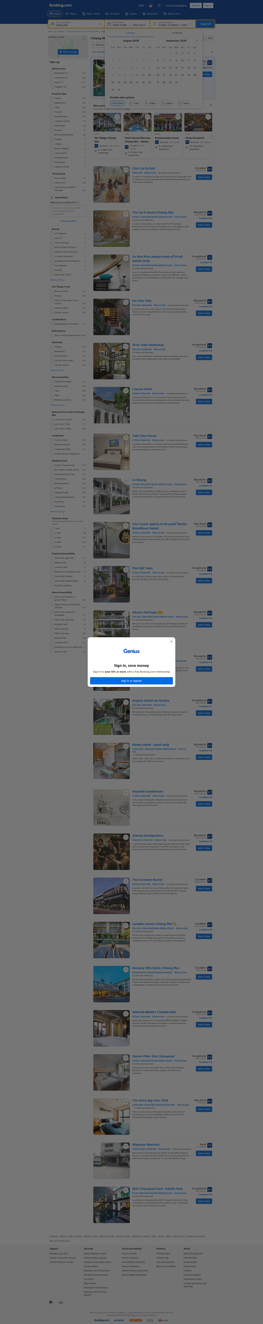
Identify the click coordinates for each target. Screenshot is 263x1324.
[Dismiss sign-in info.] (171, 641)
